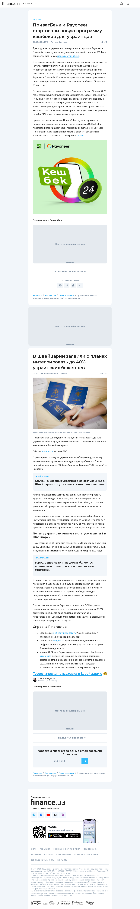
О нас (34, 849)
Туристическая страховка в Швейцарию (67, 674)
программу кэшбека (68, 55)
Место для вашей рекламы (70, 244)
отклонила (45, 655)
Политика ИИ (90, 849)
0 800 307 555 (31, 4)
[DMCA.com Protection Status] (36, 905)
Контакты (62, 860)
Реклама (48, 855)
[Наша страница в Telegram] (34, 815)
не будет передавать (64, 632)
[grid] (70, 543)
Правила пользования (86, 855)
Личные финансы (59, 42)
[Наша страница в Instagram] (62, 815)
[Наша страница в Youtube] (48, 815)
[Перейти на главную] (11, 4)
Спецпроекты (63, 855)
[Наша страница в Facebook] (41, 815)
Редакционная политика (66, 849)
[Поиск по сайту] (128, 4)
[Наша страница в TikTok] (55, 815)
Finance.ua (37, 295)
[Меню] (134, 4)
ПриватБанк (56, 220)
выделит (58, 640)
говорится (47, 451)
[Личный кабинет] (121, 4)
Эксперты (36, 855)
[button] (84, 761)
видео (80, 135)
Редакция (45, 849)
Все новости (50, 295)
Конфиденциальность (42, 860)
